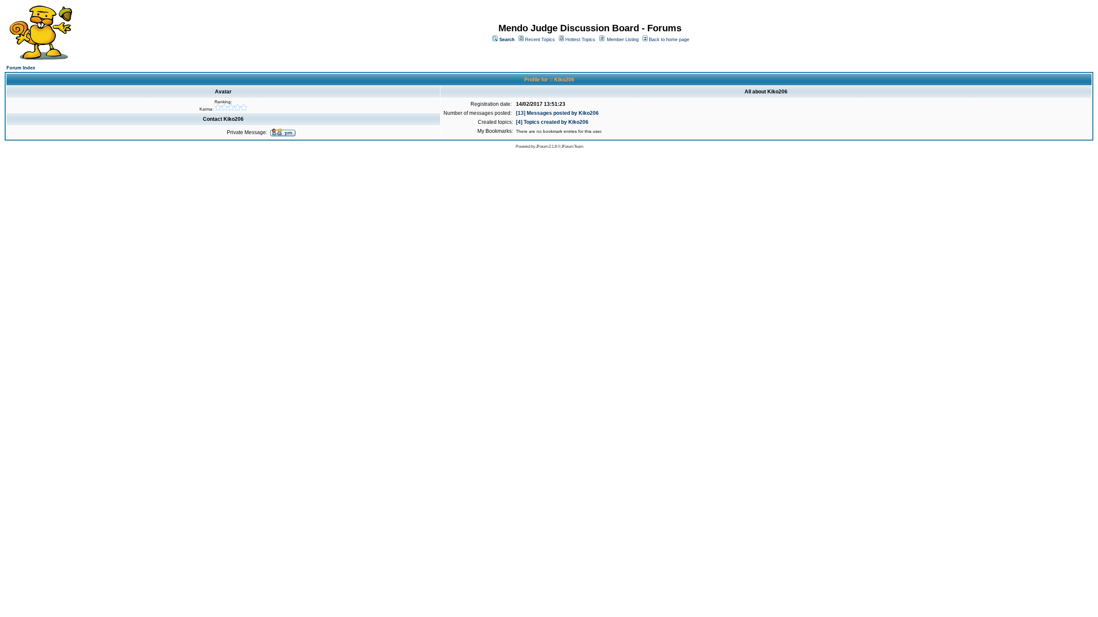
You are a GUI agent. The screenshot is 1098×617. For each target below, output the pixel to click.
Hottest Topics (580, 39)
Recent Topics (540, 39)
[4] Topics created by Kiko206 (552, 122)
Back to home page (669, 39)
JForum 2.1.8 (546, 146)
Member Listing (623, 39)
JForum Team (572, 146)
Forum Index (20, 67)
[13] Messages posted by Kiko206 (557, 113)
